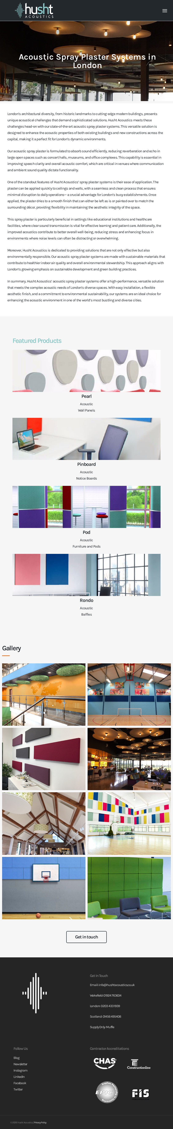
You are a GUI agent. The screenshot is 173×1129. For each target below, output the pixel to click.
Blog (16, 1058)
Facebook (20, 1083)
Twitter (18, 1089)
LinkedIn (19, 1077)
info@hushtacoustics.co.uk (117, 985)
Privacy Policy (40, 1122)
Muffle (110, 1027)
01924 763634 (112, 995)
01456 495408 (112, 1016)
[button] (164, 10)
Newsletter (20, 1064)
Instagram (20, 1070)
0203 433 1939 (110, 1006)
